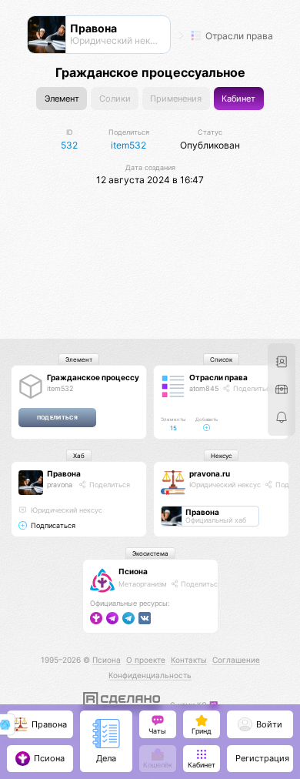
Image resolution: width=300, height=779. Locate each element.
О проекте (145, 659)
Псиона (133, 571)
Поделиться (252, 388)
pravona (59, 484)
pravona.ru (209, 473)
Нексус (221, 456)
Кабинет (238, 99)
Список (221, 359)
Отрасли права (238, 36)
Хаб (79, 456)
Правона (64, 473)
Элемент (62, 99)
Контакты (189, 659)
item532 (60, 388)
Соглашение (236, 659)
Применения (176, 99)
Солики (115, 99)
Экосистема (150, 553)
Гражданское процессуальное (107, 377)
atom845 (203, 388)
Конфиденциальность (150, 675)
